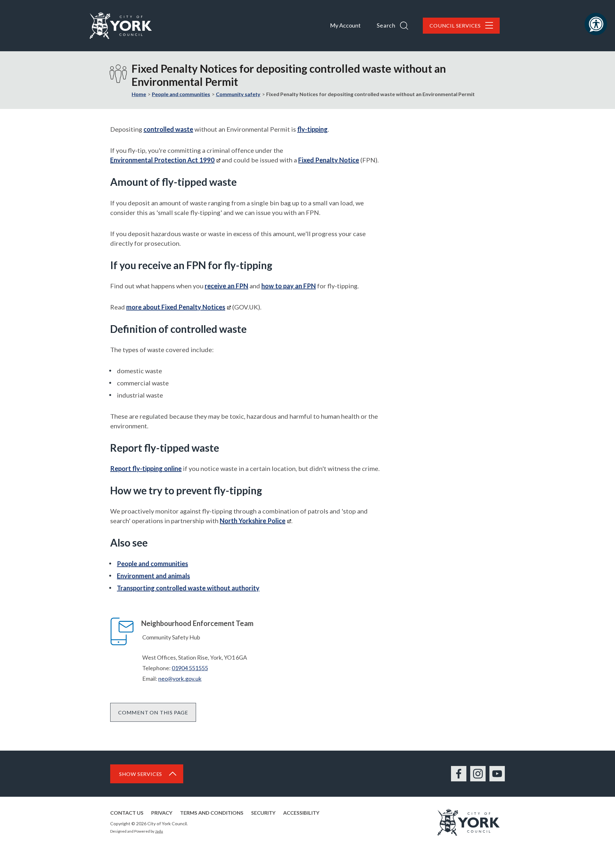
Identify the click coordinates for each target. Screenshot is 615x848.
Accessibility (301, 813)
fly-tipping (312, 129)
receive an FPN (226, 286)
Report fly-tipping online (146, 468)
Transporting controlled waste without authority (188, 588)
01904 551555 (190, 667)
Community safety (238, 94)
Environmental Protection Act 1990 (162, 160)
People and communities (181, 94)
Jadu (159, 831)
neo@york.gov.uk (179, 678)
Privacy (161, 813)
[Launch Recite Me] (596, 24)
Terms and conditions (211, 813)
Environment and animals (153, 576)
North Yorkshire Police (252, 520)
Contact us (127, 813)
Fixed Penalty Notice (328, 160)
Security (263, 813)
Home (139, 94)
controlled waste (168, 129)
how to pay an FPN (288, 286)
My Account (345, 25)
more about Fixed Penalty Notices (175, 307)
